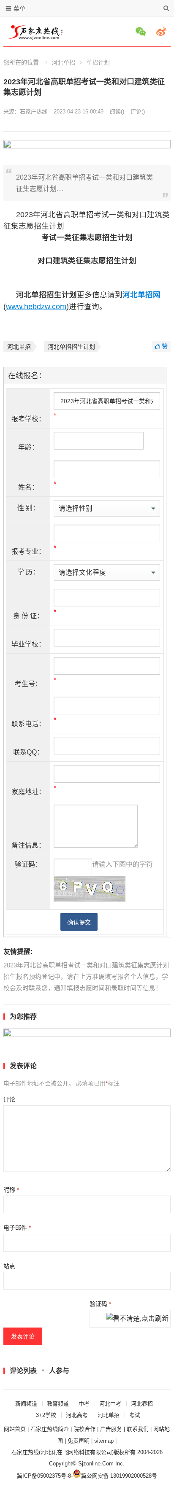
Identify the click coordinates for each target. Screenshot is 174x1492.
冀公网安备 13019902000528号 (119, 1476)
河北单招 (63, 62)
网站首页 (15, 1429)
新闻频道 (26, 1403)
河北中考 (110, 1403)
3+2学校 (46, 1415)
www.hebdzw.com (36, 306)
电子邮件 (17, 1227)
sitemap (104, 1441)
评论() (137, 111)
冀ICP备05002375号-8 (44, 1476)
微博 (162, 31)
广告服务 (111, 1429)
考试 (134, 1415)
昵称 (11, 1189)
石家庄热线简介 (49, 1429)
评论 (9, 1099)
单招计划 (98, 62)
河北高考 (77, 1415)
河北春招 (142, 1403)
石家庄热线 (33, 111)
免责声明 (79, 1441)
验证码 (100, 1304)
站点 (9, 1266)
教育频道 (58, 1403)
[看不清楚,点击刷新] (137, 1319)
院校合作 (84, 1429)
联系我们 (138, 1429)
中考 (84, 1403)
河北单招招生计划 (71, 346)
